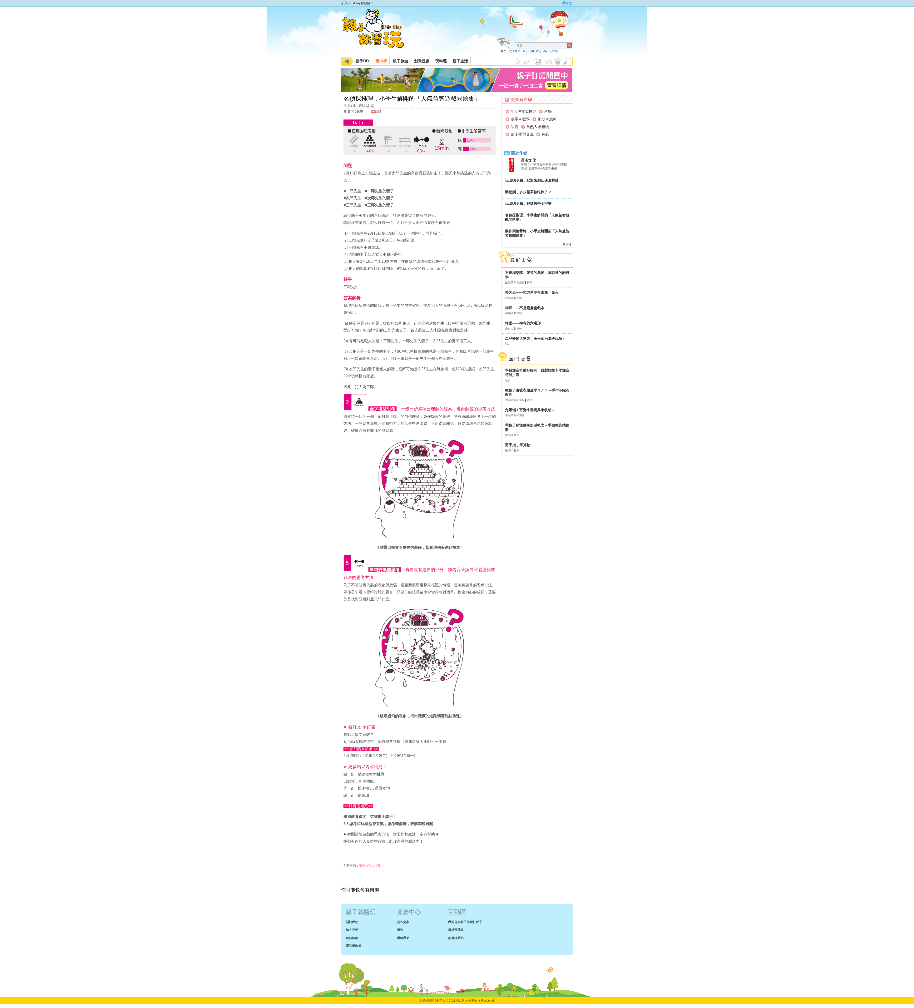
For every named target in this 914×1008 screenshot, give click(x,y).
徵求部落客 (456, 930)
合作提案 (403, 922)
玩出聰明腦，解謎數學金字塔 (528, 203)
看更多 (567, 244)
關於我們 (352, 922)
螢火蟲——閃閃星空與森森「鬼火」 (533, 292)
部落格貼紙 (456, 938)
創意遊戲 (421, 61)
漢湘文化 (528, 160)
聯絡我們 (403, 938)
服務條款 (352, 938)
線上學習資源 (522, 134)
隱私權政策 (353, 946)
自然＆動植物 (537, 127)
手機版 (567, 3)
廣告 (400, 930)
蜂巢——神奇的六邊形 (523, 323)
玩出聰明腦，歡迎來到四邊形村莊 (532, 180)
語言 (514, 127)
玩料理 (441, 61)
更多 (554, 168)
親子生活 (460, 61)
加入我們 (352, 930)
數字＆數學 (355, 111)
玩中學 (553, 51)
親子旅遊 (515, 51)
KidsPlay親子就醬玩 (376, 33)
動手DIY (363, 61)
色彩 (545, 134)
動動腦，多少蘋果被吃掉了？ (528, 192)
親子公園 (528, 51)
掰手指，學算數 (517, 445)
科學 (548, 111)
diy (545, 51)
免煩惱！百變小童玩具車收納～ (530, 410)
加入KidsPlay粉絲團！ (357, 3)
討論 (378, 111)
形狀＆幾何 (547, 119)
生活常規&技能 (523, 111)
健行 (538, 51)
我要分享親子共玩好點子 (465, 922)
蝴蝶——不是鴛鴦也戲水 (524, 308)
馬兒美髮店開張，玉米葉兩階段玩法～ (535, 338)
